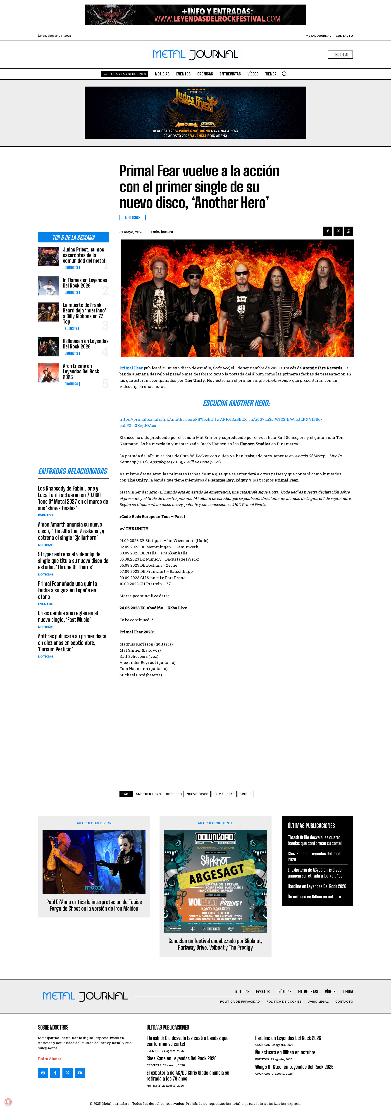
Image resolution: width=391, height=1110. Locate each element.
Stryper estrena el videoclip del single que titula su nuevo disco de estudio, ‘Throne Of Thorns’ (73, 561)
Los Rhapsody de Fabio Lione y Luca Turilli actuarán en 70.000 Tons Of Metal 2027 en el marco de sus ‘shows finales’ (73, 498)
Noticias (70, 328)
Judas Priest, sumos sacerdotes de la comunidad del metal (84, 255)
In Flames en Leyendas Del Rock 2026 (85, 283)
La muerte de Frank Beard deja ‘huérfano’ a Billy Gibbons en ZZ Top (84, 313)
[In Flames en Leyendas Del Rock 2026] (48, 285)
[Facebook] (327, 231)
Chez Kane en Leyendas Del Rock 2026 (182, 1058)
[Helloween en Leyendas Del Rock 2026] (48, 346)
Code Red (174, 794)
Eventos (45, 515)
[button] (284, 73)
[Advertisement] (73, 193)
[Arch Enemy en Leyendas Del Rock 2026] (48, 372)
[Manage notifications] (8, 1101)
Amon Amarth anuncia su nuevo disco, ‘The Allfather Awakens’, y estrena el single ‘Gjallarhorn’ (71, 531)
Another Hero (148, 794)
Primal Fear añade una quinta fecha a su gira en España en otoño (67, 590)
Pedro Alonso (49, 1058)
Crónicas (71, 267)
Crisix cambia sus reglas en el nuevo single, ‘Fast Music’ (68, 616)
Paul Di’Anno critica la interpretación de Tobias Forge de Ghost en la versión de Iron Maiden (94, 905)
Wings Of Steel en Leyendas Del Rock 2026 (294, 1067)
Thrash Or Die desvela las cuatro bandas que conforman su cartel (188, 1041)
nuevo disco (198, 794)
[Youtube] (80, 1073)
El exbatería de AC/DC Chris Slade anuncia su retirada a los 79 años (188, 1076)
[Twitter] (67, 1073)
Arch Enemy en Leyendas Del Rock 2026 (81, 371)
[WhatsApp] (348, 231)
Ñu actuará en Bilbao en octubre (314, 896)
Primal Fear (224, 794)
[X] (338, 231)
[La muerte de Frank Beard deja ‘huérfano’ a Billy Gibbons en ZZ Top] (48, 312)
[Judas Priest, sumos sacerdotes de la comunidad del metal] (48, 256)
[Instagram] (43, 1073)
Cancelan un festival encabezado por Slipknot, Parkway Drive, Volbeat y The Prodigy (215, 944)
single (245, 794)
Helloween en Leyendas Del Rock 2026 (86, 344)
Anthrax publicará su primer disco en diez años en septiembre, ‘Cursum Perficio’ (72, 643)
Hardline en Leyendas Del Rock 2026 (317, 886)
